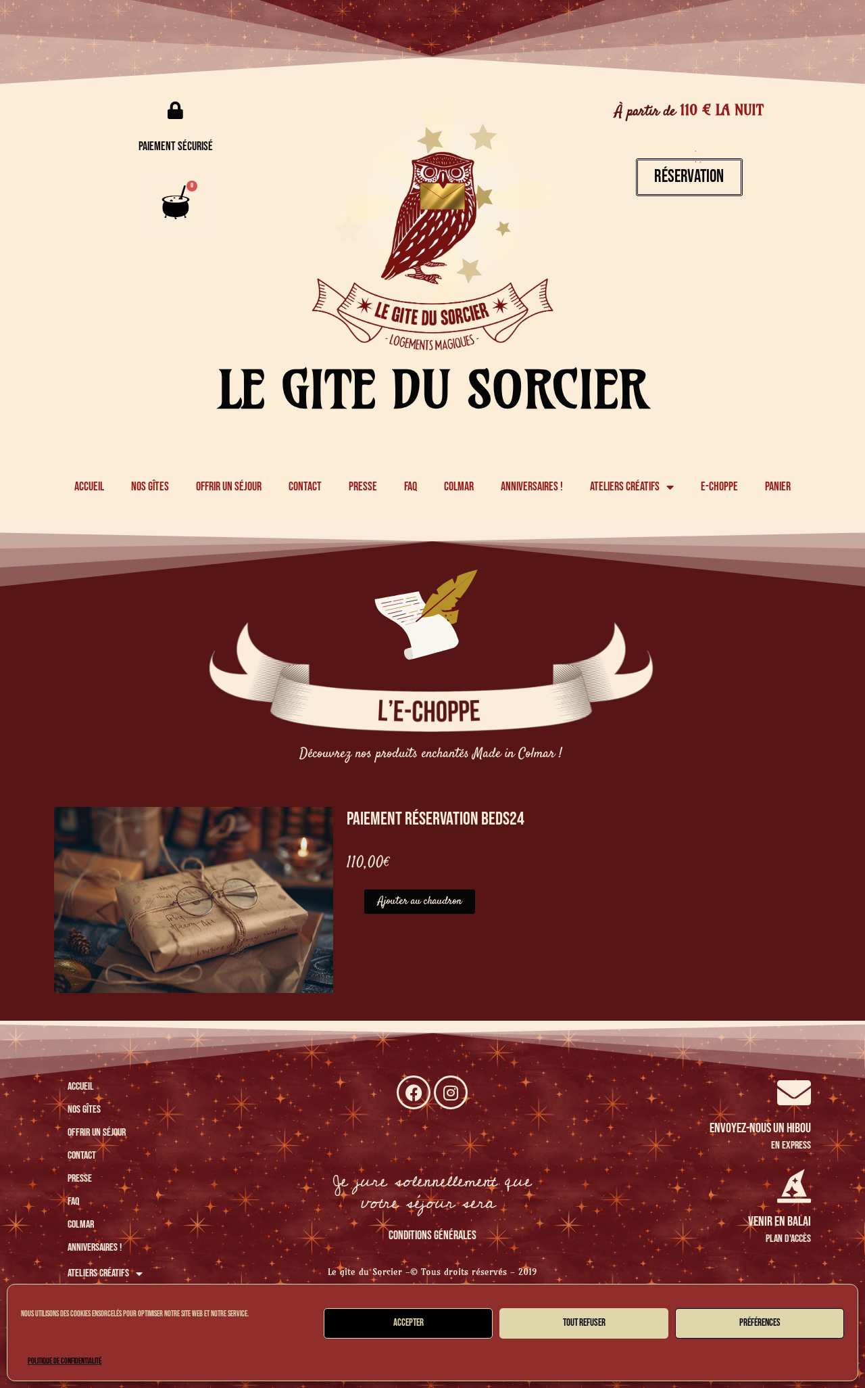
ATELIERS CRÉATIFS (625, 487)
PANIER (778, 487)
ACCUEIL (89, 487)
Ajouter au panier (419, 901)
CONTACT (305, 487)
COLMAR (459, 487)
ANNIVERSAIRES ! (532, 487)
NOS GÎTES (150, 487)
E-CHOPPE (719, 487)
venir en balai (779, 1221)
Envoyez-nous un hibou (760, 1128)
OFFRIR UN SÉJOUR (229, 487)
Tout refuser (584, 1322)
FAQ (410, 487)
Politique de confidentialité (64, 1361)
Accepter (408, 1322)
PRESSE (363, 487)
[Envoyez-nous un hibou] (794, 1092)
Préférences (760, 1322)
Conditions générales (432, 1235)
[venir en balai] (794, 1186)
